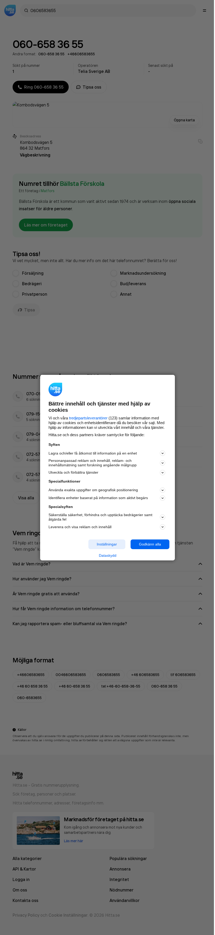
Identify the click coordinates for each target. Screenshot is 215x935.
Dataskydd (107, 555)
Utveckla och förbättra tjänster (73, 472)
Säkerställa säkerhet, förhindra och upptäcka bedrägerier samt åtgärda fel (100, 517)
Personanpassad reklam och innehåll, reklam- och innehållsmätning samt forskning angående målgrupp (93, 462)
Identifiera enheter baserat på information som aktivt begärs (98, 498)
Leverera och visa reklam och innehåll (80, 527)
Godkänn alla (150, 544)
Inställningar (107, 544)
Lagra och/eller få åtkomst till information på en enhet (93, 453)
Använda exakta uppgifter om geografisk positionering (93, 490)
